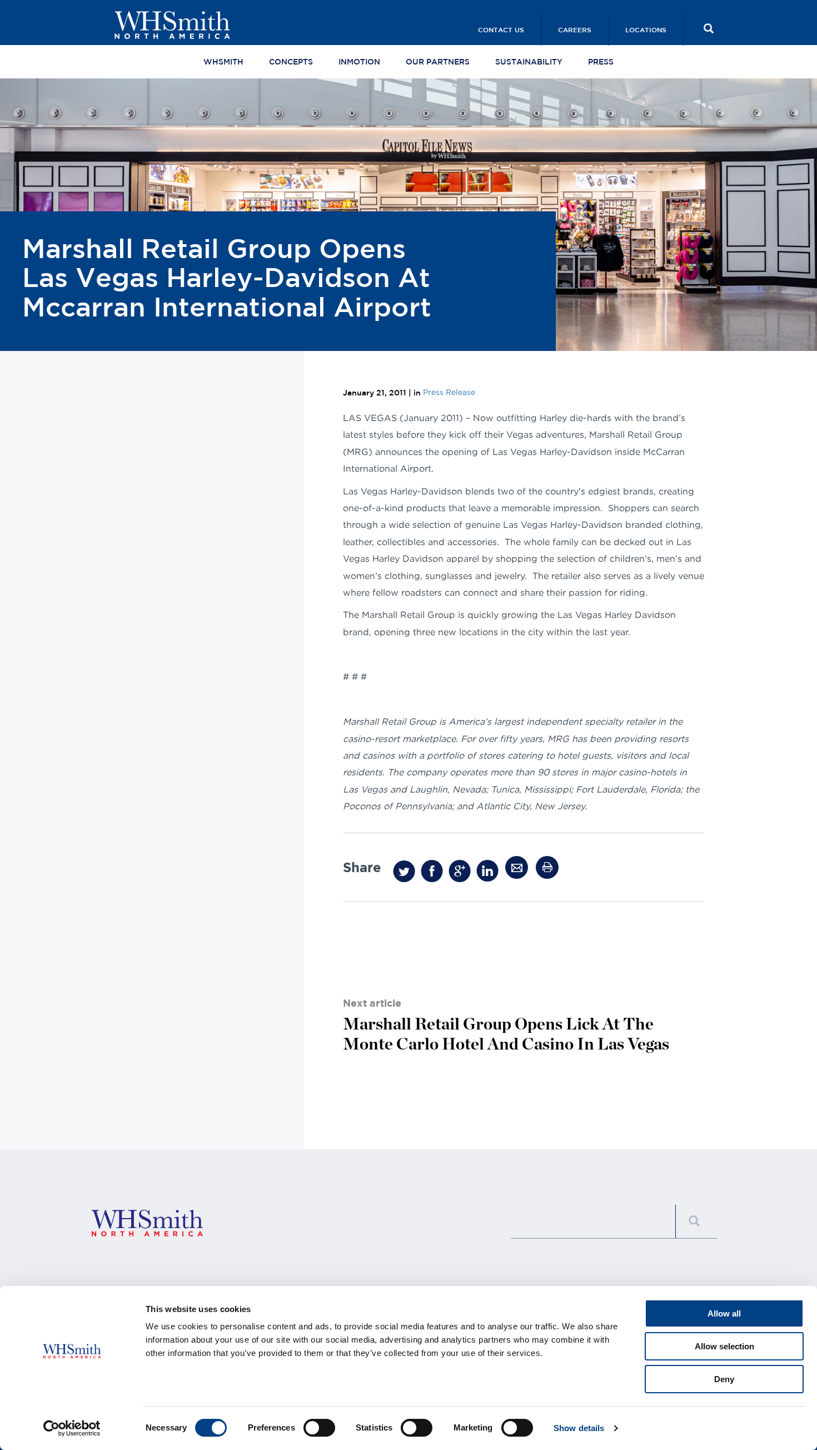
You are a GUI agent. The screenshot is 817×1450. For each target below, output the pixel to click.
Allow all (724, 1313)
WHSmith (223, 61)
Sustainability (528, 61)
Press (601, 61)
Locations (645, 29)
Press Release (449, 392)
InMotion (359, 61)
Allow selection (724, 1346)
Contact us (501, 29)
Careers (574, 29)
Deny (724, 1379)
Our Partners (438, 61)
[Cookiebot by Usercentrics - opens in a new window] (72, 1428)
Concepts (291, 61)
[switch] (319, 1428)
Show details (579, 1428)
